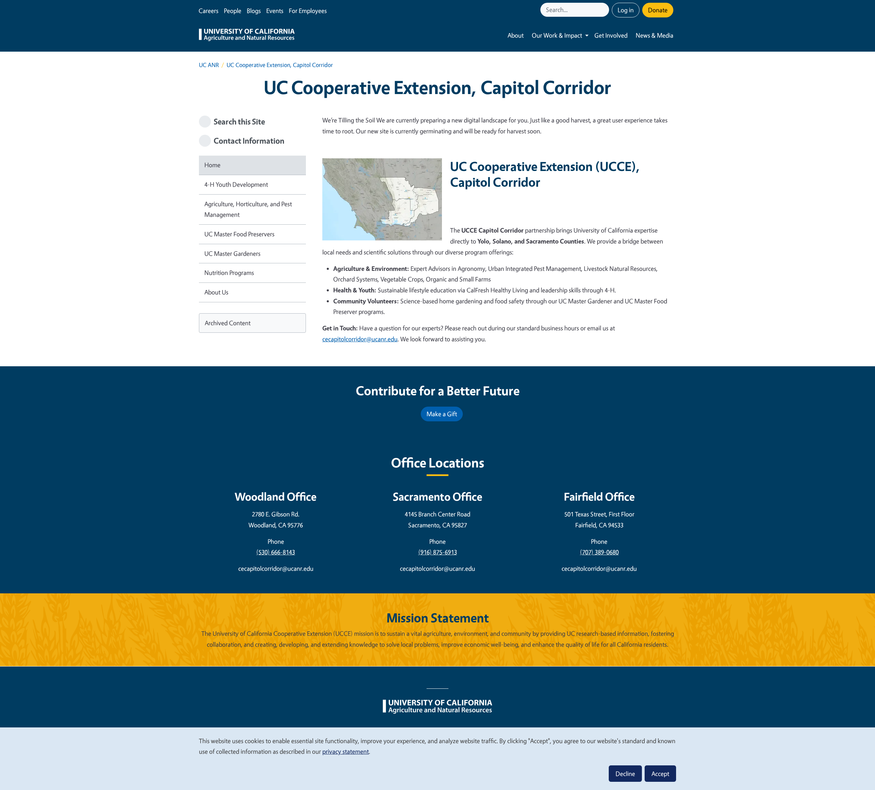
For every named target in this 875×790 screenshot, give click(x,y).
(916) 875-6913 (437, 552)
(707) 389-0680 (599, 552)
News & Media (654, 35)
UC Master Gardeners (232, 253)
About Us (216, 292)
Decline (625, 773)
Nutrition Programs (229, 272)
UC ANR (209, 64)
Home (212, 165)
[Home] (247, 35)
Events (274, 10)
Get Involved (611, 35)
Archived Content (228, 323)
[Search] (604, 10)
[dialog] (437, 758)
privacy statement (345, 751)
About (516, 35)
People (232, 10)
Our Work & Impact (557, 35)
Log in (626, 10)
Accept (660, 773)
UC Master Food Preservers (239, 234)
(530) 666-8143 (275, 552)
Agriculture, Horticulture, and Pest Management (248, 209)
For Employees (308, 10)
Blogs (254, 10)
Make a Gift (442, 414)
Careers (208, 10)
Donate (658, 10)
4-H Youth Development (236, 184)
